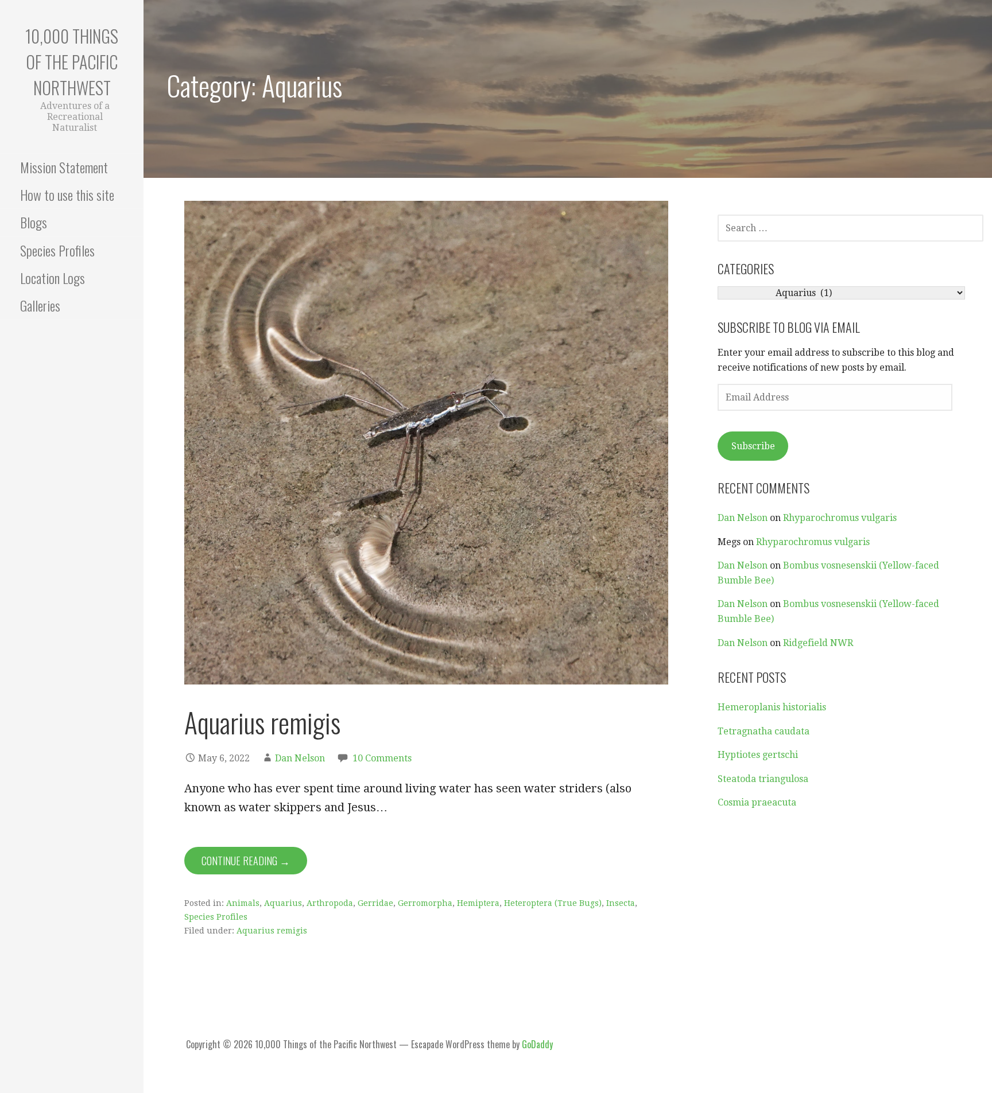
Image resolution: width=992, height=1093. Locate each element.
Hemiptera (478, 903)
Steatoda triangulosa (763, 778)
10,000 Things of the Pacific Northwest (71, 61)
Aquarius (283, 903)
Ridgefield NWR (818, 642)
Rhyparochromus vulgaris (840, 517)
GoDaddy (537, 1044)
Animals (242, 903)
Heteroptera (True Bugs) (553, 903)
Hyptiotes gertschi (758, 754)
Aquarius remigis (262, 722)
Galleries (40, 305)
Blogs (33, 222)
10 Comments (382, 758)
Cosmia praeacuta (757, 802)
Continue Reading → (246, 860)
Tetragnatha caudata (763, 731)
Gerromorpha (425, 903)
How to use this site (67, 194)
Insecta (620, 903)
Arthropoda (330, 903)
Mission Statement (64, 167)
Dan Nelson (300, 758)
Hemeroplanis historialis (772, 707)
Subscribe (753, 446)
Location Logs (52, 277)
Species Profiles (57, 250)
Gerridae (375, 903)
